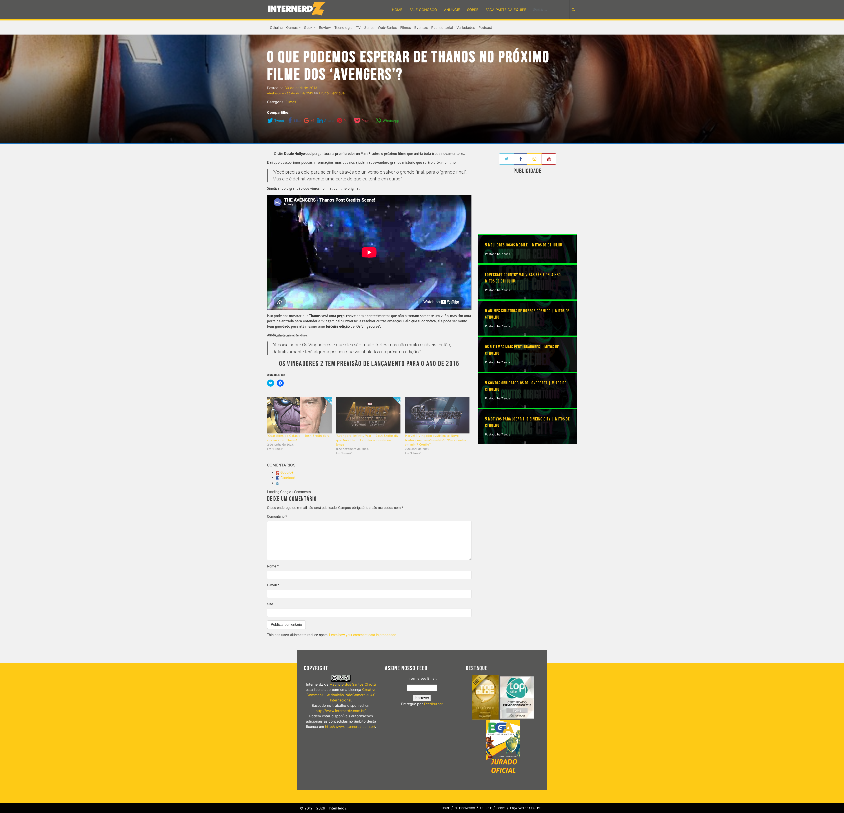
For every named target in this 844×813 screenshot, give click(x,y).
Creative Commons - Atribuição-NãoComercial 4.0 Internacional (341, 694)
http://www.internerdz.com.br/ (341, 710)
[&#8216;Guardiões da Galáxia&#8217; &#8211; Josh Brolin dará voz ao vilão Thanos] (299, 415)
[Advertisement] (527, 204)
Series (369, 27)
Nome (273, 566)
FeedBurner (433, 704)
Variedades (466, 27)
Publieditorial (442, 27)
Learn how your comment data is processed (362, 635)
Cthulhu (276, 27)
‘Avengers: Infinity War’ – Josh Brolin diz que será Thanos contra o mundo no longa (367, 440)
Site (270, 604)
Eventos (421, 27)
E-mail (273, 585)
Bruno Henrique (332, 93)
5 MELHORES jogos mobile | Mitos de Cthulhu (523, 245)
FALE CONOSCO (423, 9)
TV (358, 27)
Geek (308, 27)
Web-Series (387, 27)
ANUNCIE (452, 9)
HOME (397, 9)
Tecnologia (343, 27)
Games (292, 27)
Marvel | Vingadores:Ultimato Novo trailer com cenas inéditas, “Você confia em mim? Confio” (435, 440)
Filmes (405, 27)
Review (325, 27)
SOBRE (472, 9)
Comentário (277, 516)
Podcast (485, 27)
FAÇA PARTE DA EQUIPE (506, 9)
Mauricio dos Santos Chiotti (352, 684)
